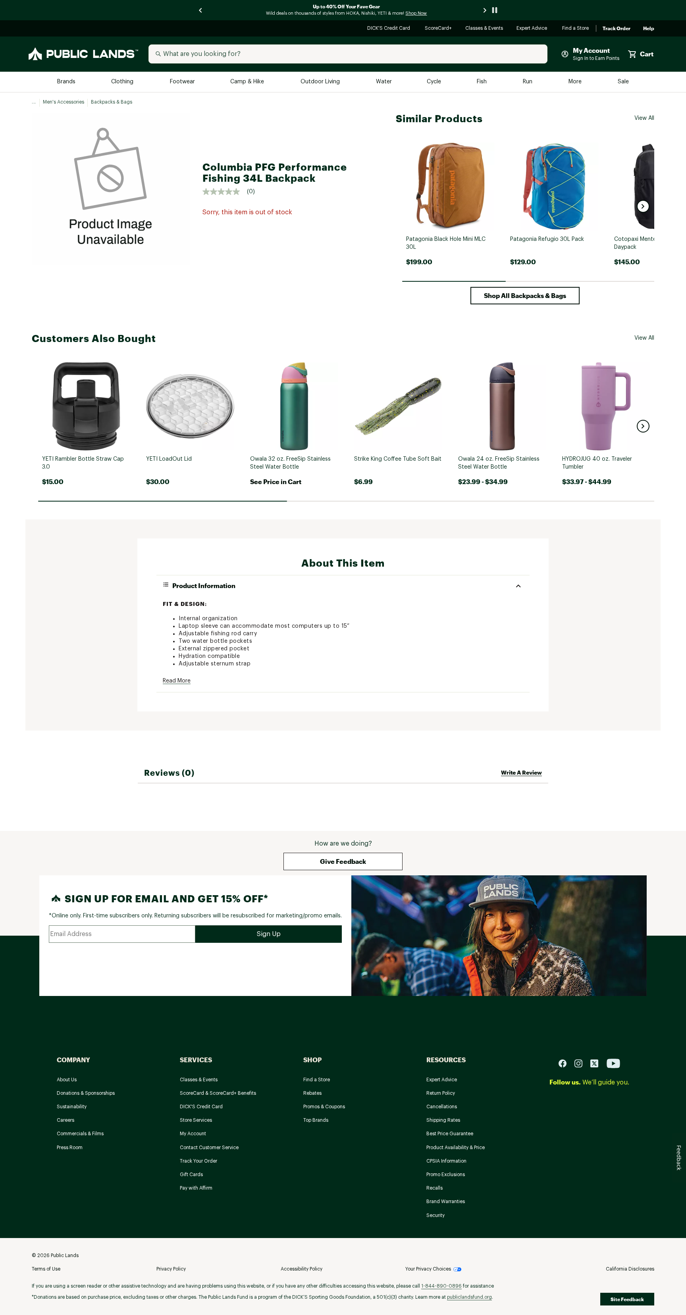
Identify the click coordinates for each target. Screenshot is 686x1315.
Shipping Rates (443, 1120)
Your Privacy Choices (428, 1269)
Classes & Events (484, 29)
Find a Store (576, 29)
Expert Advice (532, 29)
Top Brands (315, 1120)
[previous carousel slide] (201, 10)
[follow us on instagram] (582, 1062)
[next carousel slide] (485, 10)
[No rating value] (224, 191)
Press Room (70, 1147)
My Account (193, 1133)
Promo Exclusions (445, 1174)
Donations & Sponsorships (86, 1093)
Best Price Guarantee (449, 1133)
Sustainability (72, 1106)
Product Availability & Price (455, 1147)
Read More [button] (177, 681)
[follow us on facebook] (566, 1062)
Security (435, 1215)
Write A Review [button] (521, 772)
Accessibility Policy (301, 1269)
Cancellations (441, 1106)
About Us (67, 1079)
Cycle (434, 82)
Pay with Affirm (196, 1188)
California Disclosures (630, 1269)
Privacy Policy (171, 1269)
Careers (65, 1120)
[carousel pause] (494, 10)
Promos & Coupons (324, 1106)
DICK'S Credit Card (389, 29)
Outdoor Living (321, 82)
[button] (643, 206)
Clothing (123, 82)
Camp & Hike (248, 82)
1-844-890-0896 (441, 1286)
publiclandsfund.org (469, 1297)
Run (528, 82)
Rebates (312, 1093)
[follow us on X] (597, 1062)
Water (384, 82)
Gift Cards (191, 1174)
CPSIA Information (446, 1161)
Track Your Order (198, 1161)
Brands (67, 82)
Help (648, 28)
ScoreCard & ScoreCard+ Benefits (218, 1093)
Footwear (183, 82)
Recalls (434, 1188)
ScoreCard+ (439, 29)
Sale (623, 82)
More (575, 82)
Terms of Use (46, 1269)
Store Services (196, 1120)
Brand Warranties (445, 1201)
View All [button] (644, 118)
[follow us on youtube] (613, 1062)
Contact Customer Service (209, 1147)
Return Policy (440, 1093)
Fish (482, 82)
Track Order (616, 28)
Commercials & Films (80, 1133)
